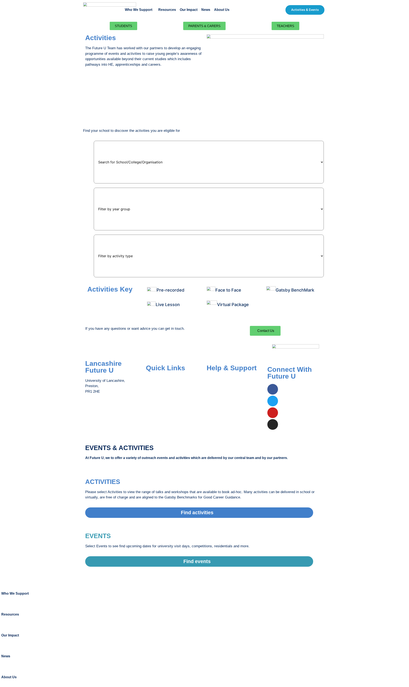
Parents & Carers (160, 387)
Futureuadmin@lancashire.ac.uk (111, 408)
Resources (167, 10)
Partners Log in (158, 404)
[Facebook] (272, 389)
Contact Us (216, 387)
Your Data (214, 395)
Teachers (153, 395)
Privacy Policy (218, 404)
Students (153, 378)
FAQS (211, 378)
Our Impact (188, 10)
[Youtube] (272, 412)
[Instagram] (272, 424)
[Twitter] (272, 401)
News (205, 10)
